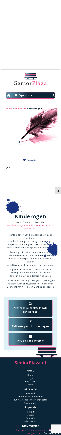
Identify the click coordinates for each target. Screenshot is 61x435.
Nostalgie (31, 411)
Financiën (30, 418)
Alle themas (30, 421)
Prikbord (30, 393)
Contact (20, 430)
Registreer (30, 381)
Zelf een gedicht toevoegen (30, 326)
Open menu (27, 95)
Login (30, 378)
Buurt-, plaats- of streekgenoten (30, 399)
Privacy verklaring (36, 430)
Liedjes (30, 415)
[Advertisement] (30, 36)
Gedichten (20, 108)
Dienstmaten (30, 403)
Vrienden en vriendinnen (30, 396)
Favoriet (32, 160)
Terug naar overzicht (30, 340)
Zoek (30, 384)
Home (9, 108)
